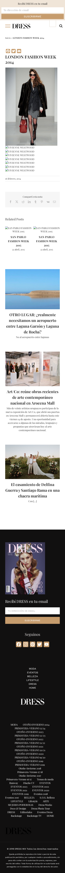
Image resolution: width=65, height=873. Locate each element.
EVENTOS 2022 (40, 786)
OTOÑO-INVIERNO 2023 (30, 732)
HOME (32, 687)
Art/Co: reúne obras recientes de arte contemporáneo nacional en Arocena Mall (32, 397)
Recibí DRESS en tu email (32, 3)
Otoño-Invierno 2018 (30, 768)
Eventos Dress (45, 812)
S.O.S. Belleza (47, 797)
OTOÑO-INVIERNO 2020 (30, 753)
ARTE (46, 801)
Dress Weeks (45, 805)
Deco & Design (18, 808)
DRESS (33, 684)
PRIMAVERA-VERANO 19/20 (30, 757)
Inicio (8, 37)
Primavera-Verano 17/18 (30, 772)
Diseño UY (28, 783)
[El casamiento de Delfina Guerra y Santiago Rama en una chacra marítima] (32, 462)
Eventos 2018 (41, 794)
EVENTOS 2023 (19, 786)
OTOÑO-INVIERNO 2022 (29, 739)
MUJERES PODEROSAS (20, 805)
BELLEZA (32, 676)
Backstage (16, 815)
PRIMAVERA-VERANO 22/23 (30, 735)
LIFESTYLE (32, 680)
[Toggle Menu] (7, 26)
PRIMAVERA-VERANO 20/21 (30, 750)
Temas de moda (45, 779)
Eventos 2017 (12, 797)
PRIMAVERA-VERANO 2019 (30, 764)
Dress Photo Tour (40, 808)
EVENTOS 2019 (20, 794)
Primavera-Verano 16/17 (19, 779)
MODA (32, 668)
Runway (13, 783)
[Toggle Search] (61, 26)
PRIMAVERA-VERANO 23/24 (30, 728)
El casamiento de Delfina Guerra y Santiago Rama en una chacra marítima (32, 490)
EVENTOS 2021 (19, 790)
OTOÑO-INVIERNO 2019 (30, 761)
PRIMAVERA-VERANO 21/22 (30, 743)
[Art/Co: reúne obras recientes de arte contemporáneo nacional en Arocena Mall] (32, 369)
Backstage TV (34, 815)
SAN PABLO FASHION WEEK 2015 (18, 241)
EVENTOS (32, 672)
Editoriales (26, 812)
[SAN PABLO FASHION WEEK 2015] (18, 228)
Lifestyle (33, 801)
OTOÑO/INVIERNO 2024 (36, 724)
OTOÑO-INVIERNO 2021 (30, 746)
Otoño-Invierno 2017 (30, 775)
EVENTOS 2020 (40, 790)
